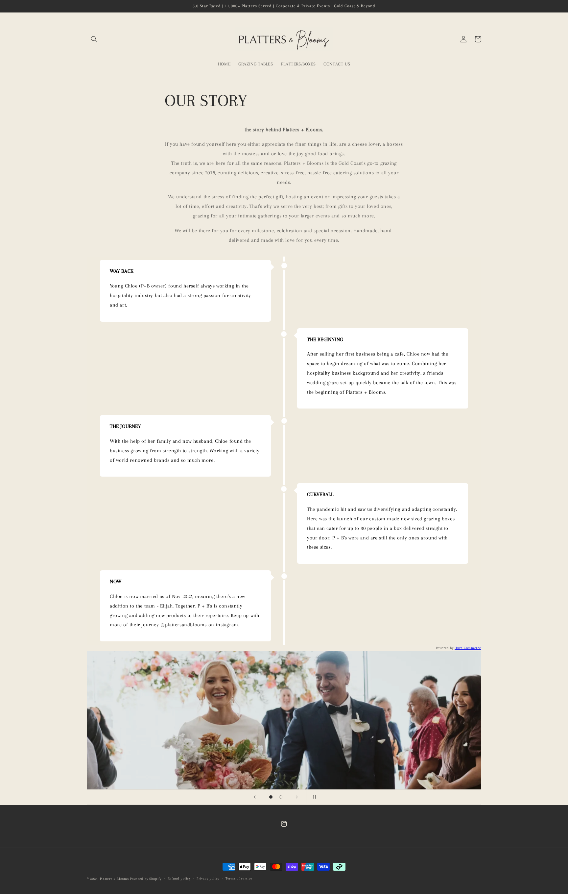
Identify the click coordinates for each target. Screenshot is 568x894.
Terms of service (238, 878)
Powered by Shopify (145, 879)
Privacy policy (208, 878)
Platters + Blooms (114, 879)
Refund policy (179, 878)
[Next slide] (297, 797)
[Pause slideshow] (313, 797)
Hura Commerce (468, 648)
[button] (94, 39)
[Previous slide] (255, 797)
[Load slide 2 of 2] (281, 797)
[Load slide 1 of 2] (271, 797)
